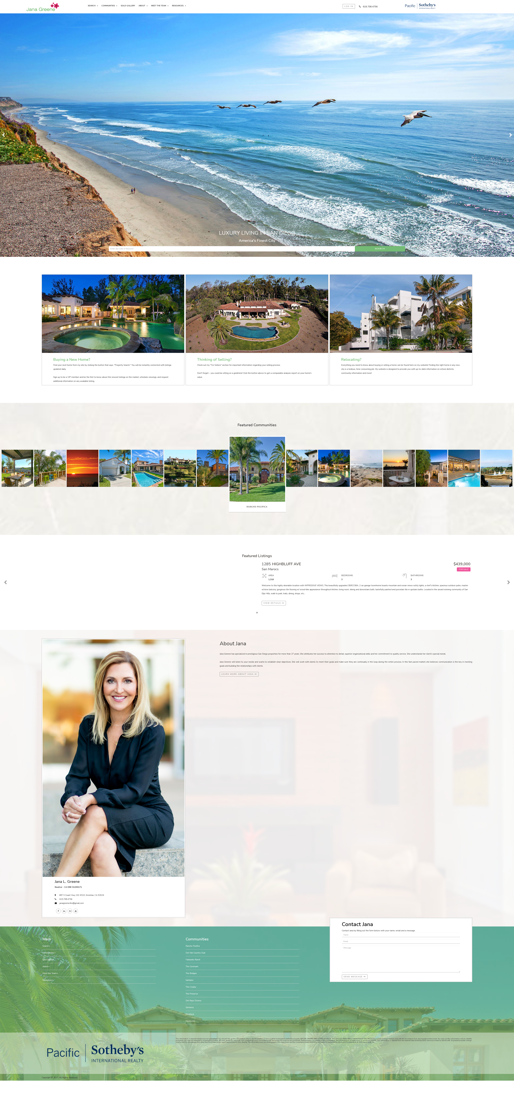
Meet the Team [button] (158, 5)
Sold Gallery (128, 5)
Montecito (190, 777)
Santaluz (189, 736)
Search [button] (92, 5)
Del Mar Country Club (195, 709)
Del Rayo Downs (193, 757)
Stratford (190, 771)
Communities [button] (108, 5)
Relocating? (351, 116)
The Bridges (191, 730)
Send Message (354, 733)
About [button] (142, 5)
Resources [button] (178, 5)
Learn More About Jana (238, 431)
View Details (272, 360)
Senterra (190, 764)
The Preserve (192, 750)
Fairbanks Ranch (193, 716)
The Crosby (191, 743)
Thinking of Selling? (214, 116)
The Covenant (192, 723)
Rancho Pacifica (193, 702)
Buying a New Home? (71, 116)
